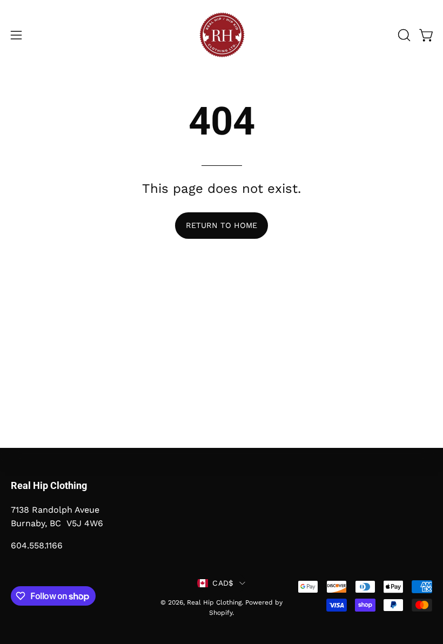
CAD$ (222, 583)
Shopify (220, 612)
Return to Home (221, 225)
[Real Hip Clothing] (221, 35)
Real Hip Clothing (214, 602)
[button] (403, 35)
